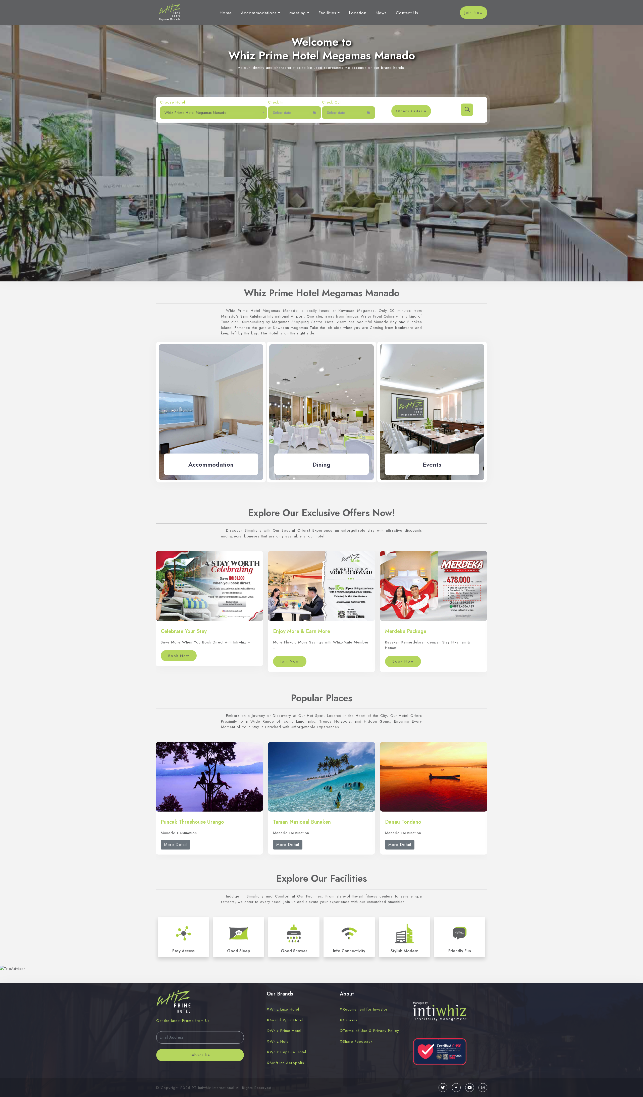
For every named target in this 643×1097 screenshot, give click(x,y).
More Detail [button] (175, 844)
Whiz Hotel (280, 1041)
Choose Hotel (172, 102)
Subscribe (200, 1055)
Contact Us (407, 13)
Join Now (473, 12)
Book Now (178, 656)
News (381, 13)
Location (357, 13)
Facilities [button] (327, 13)
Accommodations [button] (259, 13)
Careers (350, 1020)
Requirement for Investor (365, 1009)
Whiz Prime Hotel (285, 1030)
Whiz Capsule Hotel (288, 1052)
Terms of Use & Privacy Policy (371, 1030)
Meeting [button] (297, 13)
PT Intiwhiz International (213, 1087)
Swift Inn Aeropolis (287, 1063)
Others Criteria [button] (411, 111)
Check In (276, 102)
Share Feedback (357, 1041)
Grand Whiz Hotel (286, 1020)
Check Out (331, 102)
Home (226, 13)
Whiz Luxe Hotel (284, 1009)
